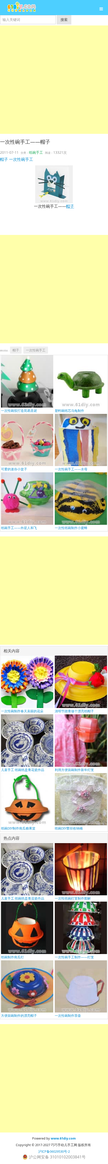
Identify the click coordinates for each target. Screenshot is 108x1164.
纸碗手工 (36, 152)
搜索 (64, 19)
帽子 (4, 159)
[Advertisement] (54, 79)
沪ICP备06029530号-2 (54, 1151)
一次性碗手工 (21, 159)
